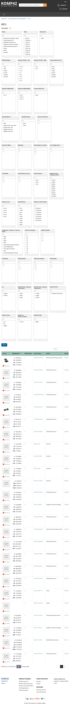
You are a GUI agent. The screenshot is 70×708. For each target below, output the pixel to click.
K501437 (66, 444)
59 (27, 252)
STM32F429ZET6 (38, 554)
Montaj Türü (43, 32)
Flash (36, 95)
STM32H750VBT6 (38, 517)
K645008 (66, 382)
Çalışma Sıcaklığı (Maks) (24, 88)
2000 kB (5, 76)
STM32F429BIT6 (38, 566)
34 (27, 242)
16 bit (36, 184)
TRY (65, 2)
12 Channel (38, 212)
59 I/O (5, 214)
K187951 (66, 517)
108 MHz (53, 194)
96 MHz (53, 192)
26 (27, 238)
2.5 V (20, 74)
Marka (3, 32)
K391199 (66, 578)
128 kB (5, 70)
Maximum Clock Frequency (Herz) (54, 174)
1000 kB (5, 74)
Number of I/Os (6, 202)
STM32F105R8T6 (38, 431)
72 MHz (53, 190)
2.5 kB (21, 210)
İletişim (3, 683)
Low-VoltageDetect (8, 246)
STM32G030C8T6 (38, 419)
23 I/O (5, 208)
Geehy (5, 48)
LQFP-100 (27, 46)
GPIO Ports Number (30, 230)
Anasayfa (3, 18)
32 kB (52, 66)
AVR (4, 123)
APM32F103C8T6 (38, 603)
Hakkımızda (4, 681)
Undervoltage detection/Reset (11, 244)
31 (27, 240)
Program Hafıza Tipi (39, 88)
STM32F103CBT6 (38, 382)
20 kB (20, 218)
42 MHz (53, 184)
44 (27, 248)
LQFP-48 (27, 42)
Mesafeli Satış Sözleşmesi (26, 683)
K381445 (66, 394)
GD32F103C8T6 (38, 627)
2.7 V (20, 78)
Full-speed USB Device (57, 293)
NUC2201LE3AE (38, 456)
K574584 (66, 370)
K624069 (66, 566)
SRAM (37, 322)
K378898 (66, 504)
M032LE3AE (37, 444)
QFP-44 (27, 38)
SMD (42, 38)
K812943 (66, 653)
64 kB (52, 68)
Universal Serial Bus (42, 117)
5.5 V (36, 68)
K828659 (66, 357)
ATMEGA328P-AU (38, 529)
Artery (5, 50)
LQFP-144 (27, 48)
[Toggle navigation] (3, 14)
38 (27, 246)
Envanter (38, 681)
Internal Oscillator (6, 145)
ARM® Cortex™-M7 (8, 131)
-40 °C (5, 95)
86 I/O (5, 216)
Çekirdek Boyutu (26, 117)
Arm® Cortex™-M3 (8, 127)
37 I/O (5, 212)
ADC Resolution (38, 173)
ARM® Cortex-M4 (7, 129)
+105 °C (21, 97)
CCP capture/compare (9, 248)
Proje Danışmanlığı (41, 692)
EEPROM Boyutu (6, 60)
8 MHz (21, 297)
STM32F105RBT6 (38, 492)
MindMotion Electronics (9, 42)
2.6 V (20, 76)
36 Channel (38, 220)
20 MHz (53, 182)
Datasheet (7, 366)
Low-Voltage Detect (55, 145)
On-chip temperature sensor (10, 252)
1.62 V (21, 66)
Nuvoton (5, 52)
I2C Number (5, 258)
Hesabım (63, 5)
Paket (25, 32)
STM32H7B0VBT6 (38, 370)
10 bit (36, 180)
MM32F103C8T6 (38, 640)
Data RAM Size (21, 202)
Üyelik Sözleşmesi (23, 681)
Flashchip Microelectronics (10, 46)
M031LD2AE (37, 468)
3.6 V (36, 66)
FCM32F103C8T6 (38, 615)
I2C (4, 322)
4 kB (20, 212)
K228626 (66, 554)
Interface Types (6, 315)
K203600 (66, 431)
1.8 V (20, 70)
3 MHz (21, 293)
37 (27, 244)
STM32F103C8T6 (38, 653)
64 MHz (53, 188)
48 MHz (53, 186)
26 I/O (5, 210)
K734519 (66, 603)
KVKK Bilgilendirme (24, 688)
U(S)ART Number (45, 230)
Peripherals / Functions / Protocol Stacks (11, 231)
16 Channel (38, 214)
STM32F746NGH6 (38, 541)
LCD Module (5, 173)
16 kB (20, 216)
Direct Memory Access (24, 173)
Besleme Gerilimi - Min (24, 60)
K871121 (66, 640)
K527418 (66, 615)
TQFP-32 (27, 52)
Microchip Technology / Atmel (11, 38)
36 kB (20, 222)
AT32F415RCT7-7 (38, 590)
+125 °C (21, 99)
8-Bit (24, 123)
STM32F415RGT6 (38, 578)
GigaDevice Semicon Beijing (10, 44)
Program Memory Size (56, 60)
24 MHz (37, 295)
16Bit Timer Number (39, 258)
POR (4, 238)
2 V (20, 72)
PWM (4, 240)
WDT (4, 242)
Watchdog (20, 145)
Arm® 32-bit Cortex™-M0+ (9, 125)
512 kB (5, 72)
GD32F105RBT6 (38, 504)
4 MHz (21, 295)
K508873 (66, 407)
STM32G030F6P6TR (39, 394)
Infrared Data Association (40, 145)
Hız (3, 287)
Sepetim (64, 9)
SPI (4, 324)
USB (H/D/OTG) (54, 287)
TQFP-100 (27, 54)
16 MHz (53, 180)
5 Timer (21, 322)
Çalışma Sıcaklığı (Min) (7, 88)
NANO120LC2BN (38, 480)
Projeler (38, 683)
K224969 (66, 541)
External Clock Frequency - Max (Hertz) (40, 287)
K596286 (66, 492)
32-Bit (24, 125)
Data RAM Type (38, 315)
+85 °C (21, 95)
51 (27, 250)
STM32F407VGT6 (38, 407)
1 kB (4, 66)
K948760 (66, 590)
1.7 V (20, 68)
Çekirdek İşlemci (6, 117)
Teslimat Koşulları (23, 690)
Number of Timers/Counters (22, 316)
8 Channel (38, 208)
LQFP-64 (27, 44)
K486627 (66, 480)
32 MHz (37, 297)
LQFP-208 (27, 50)
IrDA (4, 250)
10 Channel (38, 210)
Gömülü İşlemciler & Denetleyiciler (17, 18)
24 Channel (38, 218)
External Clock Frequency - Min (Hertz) (24, 287)
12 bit (36, 182)
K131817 (66, 456)
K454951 (66, 627)
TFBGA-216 (28, 40)
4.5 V (20, 80)
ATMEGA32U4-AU (38, 357)
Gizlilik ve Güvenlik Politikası (26, 685)
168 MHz (53, 196)
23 (27, 236)
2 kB (20, 208)
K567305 (66, 419)
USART (5, 326)
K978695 (66, 468)
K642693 (66, 529)
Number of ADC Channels (40, 202)
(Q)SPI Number (22, 258)
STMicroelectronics (8, 40)
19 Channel (38, 216)
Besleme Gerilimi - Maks (40, 60)
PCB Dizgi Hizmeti (41, 689)
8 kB (4, 68)
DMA (4, 236)
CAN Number (53, 258)
